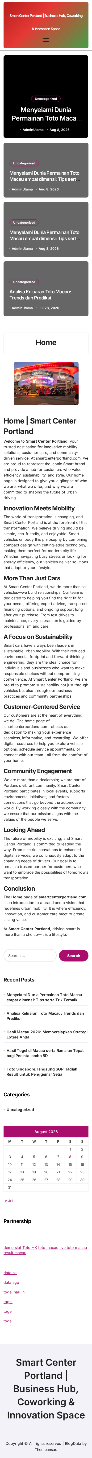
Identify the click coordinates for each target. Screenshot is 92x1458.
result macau (15, 1252)
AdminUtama (33, 130)
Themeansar (45, 1449)
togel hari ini (14, 1292)
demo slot (12, 1247)
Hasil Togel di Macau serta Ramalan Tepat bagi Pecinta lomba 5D (45, 1053)
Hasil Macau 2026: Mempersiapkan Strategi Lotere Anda (47, 1034)
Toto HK (29, 1247)
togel (8, 1301)
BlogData (73, 1443)
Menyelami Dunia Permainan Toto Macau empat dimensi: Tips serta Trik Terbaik (46, 122)
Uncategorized (46, 99)
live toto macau (73, 1247)
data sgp (11, 1282)
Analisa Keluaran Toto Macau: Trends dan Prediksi (40, 295)
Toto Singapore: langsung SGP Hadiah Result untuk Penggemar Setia (42, 1072)
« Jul (9, 1201)
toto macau (48, 1247)
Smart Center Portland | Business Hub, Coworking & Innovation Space (46, 1389)
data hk (10, 1272)
